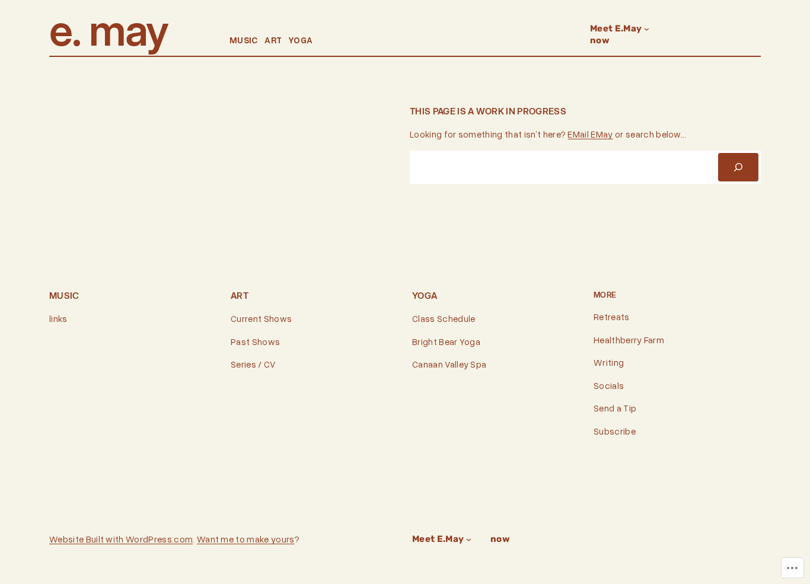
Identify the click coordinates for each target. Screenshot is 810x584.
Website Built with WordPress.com (121, 539)
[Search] (738, 167)
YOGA (300, 40)
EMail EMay (590, 134)
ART (273, 40)
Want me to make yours (246, 539)
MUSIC (244, 40)
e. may (108, 30)
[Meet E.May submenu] (646, 28)
